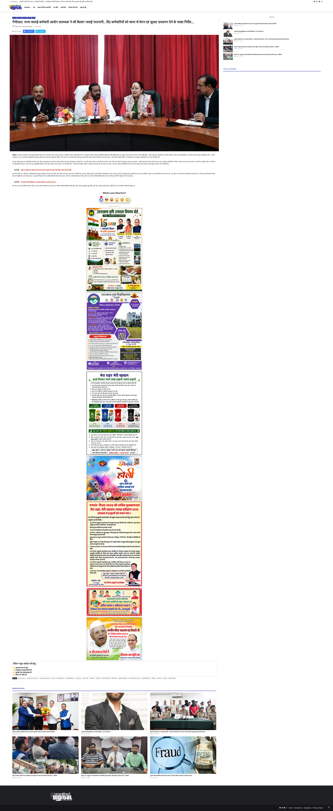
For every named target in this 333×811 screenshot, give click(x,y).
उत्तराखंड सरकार (85, 678)
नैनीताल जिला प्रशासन (106, 678)
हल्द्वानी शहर (165, 678)
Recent (272, 17)
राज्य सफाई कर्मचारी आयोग (145, 678)
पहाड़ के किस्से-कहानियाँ (44, 7)
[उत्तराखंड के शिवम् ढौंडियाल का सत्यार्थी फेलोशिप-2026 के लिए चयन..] (114, 711)
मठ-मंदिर (55, 7)
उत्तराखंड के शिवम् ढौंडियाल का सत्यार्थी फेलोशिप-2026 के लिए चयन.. (96, 731)
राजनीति (29, 17)
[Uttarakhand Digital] (15, 7)
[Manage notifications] (329, 807)
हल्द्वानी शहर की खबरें (171, 678)
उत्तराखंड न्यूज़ (78, 678)
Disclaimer (307, 808)
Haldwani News (21, 678)
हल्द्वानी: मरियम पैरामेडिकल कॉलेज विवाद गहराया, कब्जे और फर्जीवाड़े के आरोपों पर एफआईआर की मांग (171, 775)
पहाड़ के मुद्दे (83, 7)
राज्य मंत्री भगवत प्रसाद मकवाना (134, 678)
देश (34, 7)
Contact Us (298, 808)
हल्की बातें (63, 7)
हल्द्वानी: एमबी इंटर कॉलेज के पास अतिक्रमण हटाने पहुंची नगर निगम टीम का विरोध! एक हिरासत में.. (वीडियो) (34, 775)
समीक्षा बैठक (154, 678)
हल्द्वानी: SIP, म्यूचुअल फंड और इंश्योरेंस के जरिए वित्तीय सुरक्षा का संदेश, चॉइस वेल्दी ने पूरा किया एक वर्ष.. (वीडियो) (105, 775)
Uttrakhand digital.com (45, 678)
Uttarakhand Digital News (32, 678)
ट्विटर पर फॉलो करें (21, 675)
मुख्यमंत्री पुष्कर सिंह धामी (122, 678)
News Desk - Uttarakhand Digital (23, 26)
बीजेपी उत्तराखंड (114, 678)
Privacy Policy (318, 808)
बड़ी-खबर (24, 17)
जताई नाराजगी (92, 678)
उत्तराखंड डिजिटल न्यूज (70, 678)
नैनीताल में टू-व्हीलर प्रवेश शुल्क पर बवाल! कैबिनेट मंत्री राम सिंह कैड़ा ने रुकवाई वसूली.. (44, 1)
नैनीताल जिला (98, 678)
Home (291, 808)
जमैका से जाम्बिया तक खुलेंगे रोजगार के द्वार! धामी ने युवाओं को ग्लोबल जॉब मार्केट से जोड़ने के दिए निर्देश (33, 731)
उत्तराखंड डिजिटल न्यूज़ (61, 678)
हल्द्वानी (33, 17)
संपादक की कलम (73, 7)
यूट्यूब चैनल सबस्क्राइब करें (24, 672)
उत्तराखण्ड (27, 7)
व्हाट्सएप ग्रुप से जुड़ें (22, 668)
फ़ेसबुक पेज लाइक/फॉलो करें (24, 670)
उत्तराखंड (14, 17)
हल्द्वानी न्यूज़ (159, 678)
